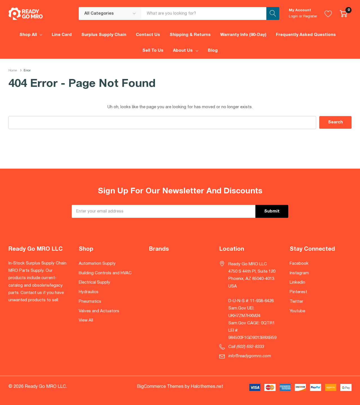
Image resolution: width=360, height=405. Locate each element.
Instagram (299, 273)
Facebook (299, 264)
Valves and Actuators (99, 311)
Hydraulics (88, 292)
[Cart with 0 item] (343, 13)
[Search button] (272, 13)
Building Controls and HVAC (105, 273)
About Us (183, 51)
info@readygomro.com (249, 356)
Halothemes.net (207, 387)
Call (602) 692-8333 (246, 347)
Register (310, 16)
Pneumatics (90, 302)
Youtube (297, 311)
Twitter (296, 302)
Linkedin (297, 282)
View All (86, 320)
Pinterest (298, 292)
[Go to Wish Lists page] (328, 13)
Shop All (28, 35)
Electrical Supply (94, 282)
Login (293, 16)
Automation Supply (97, 264)
